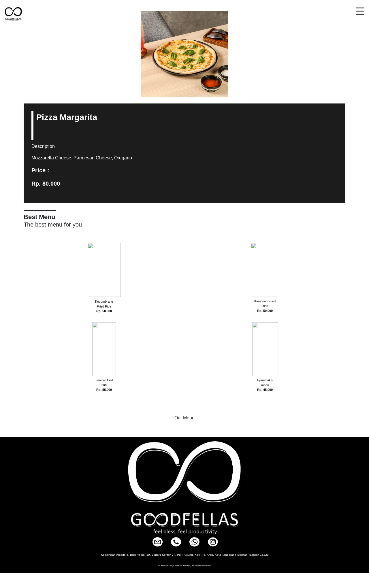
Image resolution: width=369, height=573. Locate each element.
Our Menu (184, 417)
